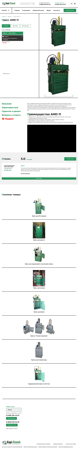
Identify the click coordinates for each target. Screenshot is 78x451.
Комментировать (25, 173)
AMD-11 (23, 165)
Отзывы (6, 159)
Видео (49, 10)
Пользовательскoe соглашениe (43, 444)
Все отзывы (39, 178)
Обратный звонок (70, 10)
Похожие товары (11, 195)
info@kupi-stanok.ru (60, 2)
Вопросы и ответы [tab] (11, 115)
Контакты (57, 10)
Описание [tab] (7, 104)
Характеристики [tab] (10, 108)
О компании (26, 10)
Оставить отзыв (70, 158)
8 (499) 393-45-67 (60, 4)
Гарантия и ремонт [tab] (11, 111)
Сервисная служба (12, 425)
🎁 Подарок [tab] (8, 119)
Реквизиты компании (57, 444)
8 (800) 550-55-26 (44, 4)
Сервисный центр (38, 10)
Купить (6, 26)
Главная (17, 10)
